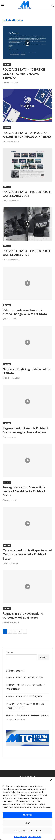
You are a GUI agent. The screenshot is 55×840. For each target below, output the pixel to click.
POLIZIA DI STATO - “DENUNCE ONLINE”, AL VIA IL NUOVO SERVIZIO (24, 74)
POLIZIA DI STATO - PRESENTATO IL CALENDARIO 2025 (27, 253)
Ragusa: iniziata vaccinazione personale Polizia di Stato (23, 615)
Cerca (9, 652)
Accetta (27, 815)
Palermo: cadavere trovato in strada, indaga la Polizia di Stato (25, 312)
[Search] (52, 5)
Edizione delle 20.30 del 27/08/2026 (24, 677)
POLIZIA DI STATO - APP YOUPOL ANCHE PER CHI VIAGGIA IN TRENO (27, 135)
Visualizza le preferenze (28, 830)
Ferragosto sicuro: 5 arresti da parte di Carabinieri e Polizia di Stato (24, 491)
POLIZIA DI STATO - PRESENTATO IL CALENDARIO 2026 (27, 194)
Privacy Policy (34, 836)
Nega (27, 823)
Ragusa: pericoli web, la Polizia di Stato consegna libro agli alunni (25, 430)
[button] (50, 780)
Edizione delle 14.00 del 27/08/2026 (24, 696)
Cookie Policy (20, 836)
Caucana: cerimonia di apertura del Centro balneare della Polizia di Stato (27, 554)
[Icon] (27, 43)
